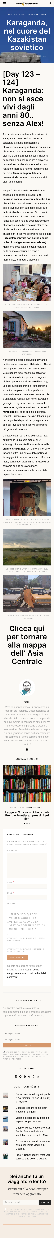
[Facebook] (25, 1076)
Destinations (20, 14)
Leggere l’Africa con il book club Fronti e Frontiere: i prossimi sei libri (27, 815)
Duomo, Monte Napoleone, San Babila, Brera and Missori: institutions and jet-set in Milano (33, 1131)
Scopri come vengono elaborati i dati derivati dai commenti (26, 973)
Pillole (43, 14)
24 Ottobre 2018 (23, 56)
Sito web (11, 904)
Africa (13, 807)
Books (21, 807)
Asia (9, 14)
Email (10, 892)
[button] (24, 823)
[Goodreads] (34, 1076)
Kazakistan (33, 14)
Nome (10, 882)
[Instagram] (16, 1076)
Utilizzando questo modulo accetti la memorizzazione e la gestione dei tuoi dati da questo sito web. (27, 922)
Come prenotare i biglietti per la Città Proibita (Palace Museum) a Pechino (33, 1098)
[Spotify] (29, 1076)
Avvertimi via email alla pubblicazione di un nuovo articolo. (26, 950)
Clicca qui (27, 628)
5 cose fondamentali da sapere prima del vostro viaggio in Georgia (33, 1145)
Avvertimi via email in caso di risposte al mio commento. (26, 939)
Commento (12, 851)
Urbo (10, 56)
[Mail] (38, 1076)
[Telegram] (20, 1076)
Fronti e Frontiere (35, 807)
